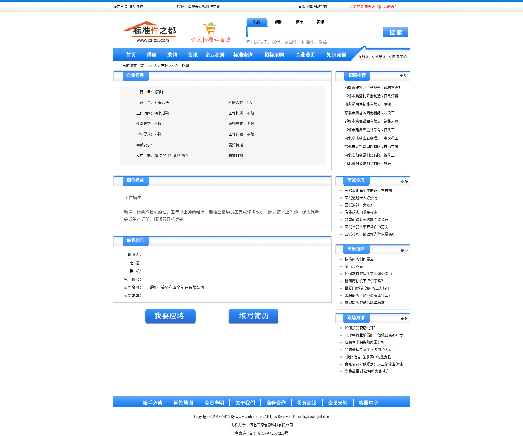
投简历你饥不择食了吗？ (365, 281)
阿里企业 (382, 57)
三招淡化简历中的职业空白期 (368, 191)
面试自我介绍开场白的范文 (366, 227)
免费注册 (371, 7)
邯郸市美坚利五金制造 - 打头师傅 (371, 96)
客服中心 (368, 402)
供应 (257, 22)
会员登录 (356, 7)
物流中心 (399, 57)
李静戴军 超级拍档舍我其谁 (367, 371)
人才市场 (161, 66)
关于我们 (245, 402)
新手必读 (152, 402)
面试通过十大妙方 (359, 205)
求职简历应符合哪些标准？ (366, 303)
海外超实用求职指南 (361, 212)
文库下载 (305, 7)
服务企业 (365, 57)
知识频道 (336, 54)
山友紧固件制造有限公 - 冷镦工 (369, 104)
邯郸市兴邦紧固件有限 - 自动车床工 (373, 147)
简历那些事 (354, 267)
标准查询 (243, 54)
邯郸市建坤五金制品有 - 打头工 (369, 130)
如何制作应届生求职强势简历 (368, 274)
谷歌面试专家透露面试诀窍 (366, 220)
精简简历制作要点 (359, 259)
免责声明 (214, 402)
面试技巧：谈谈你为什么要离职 (370, 234)
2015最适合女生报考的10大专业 (370, 350)
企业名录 (215, 54)
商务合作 (276, 402)
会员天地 (337, 402)
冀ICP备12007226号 (272, 433)
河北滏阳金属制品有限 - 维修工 (369, 155)
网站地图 (320, 7)
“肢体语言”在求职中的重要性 (368, 357)
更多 (403, 76)
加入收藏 (135, 7)
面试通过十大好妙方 (361, 198)
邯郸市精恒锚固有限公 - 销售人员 (371, 121)
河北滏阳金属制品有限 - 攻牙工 (369, 164)
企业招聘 (181, 66)
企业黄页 (305, 54)
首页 (131, 54)
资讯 (320, 22)
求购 (278, 22)
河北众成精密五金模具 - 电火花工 (371, 138)
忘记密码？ (389, 7)
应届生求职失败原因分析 (365, 342)
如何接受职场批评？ (361, 328)
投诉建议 (307, 402)
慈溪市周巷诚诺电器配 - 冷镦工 (369, 113)
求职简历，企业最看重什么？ (368, 296)
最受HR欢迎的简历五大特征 (367, 288)
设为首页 (120, 7)
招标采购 (274, 54)
